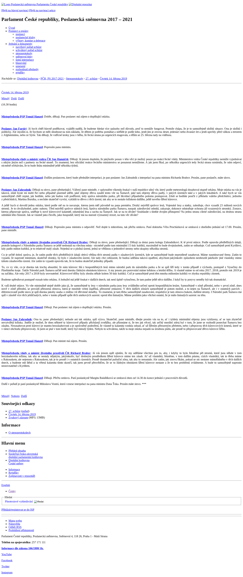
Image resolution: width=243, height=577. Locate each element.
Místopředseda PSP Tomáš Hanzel (22, 116)
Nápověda (14, 523)
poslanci (20, 34)
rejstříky (20, 72)
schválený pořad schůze (29, 50)
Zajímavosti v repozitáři (22, 475)
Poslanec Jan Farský (14, 128)
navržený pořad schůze (28, 46)
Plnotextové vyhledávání (19, 501)
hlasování (21, 62)
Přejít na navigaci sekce (42, 10)
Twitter (5, 566)
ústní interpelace (25, 59)
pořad (25, 411)
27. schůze (91, 78)
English (5, 485)
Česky (12, 491)
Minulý (5, 98)
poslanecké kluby (25, 37)
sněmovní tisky (24, 56)
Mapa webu (15, 520)
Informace (14, 469)
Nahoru (15, 396)
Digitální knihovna (27, 78)
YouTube (6, 554)
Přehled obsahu (17, 450)
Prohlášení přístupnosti (21, 530)
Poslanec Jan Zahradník (16, 189)
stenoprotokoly (24, 53)
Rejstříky (14, 472)
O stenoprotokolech (20, 432)
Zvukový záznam (18, 417)
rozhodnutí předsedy (27, 69)
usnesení (20, 66)
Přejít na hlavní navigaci (14, 10)
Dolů (14, 98)
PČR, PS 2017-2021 (52, 78)
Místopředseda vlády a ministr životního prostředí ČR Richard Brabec (44, 242)
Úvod (12, 27)
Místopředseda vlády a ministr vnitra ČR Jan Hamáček (34, 159)
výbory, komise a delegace (30, 40)
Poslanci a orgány (18, 30)
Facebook (6, 560)
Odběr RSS (15, 527)
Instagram (6, 572)
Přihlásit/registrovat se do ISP (17, 509)
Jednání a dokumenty (20, 43)
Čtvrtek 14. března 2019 (113, 78)
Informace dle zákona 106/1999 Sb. (22, 548)
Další (21, 98)
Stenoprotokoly (74, 78)
